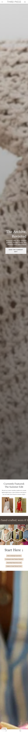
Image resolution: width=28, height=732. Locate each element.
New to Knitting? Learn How (14, 555)
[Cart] (24, 1)
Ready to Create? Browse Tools (14, 566)
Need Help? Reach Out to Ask (14, 562)
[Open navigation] (3, 2)
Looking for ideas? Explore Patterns (14, 559)
